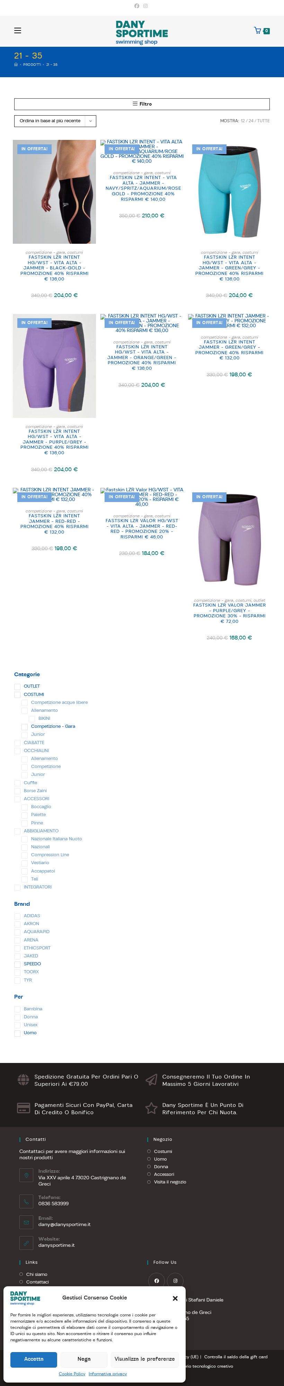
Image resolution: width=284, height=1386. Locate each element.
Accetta (34, 1359)
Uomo (160, 1159)
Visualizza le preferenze (145, 1359)
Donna (161, 1167)
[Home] (16, 65)
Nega (84, 1359)
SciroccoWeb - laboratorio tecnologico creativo (186, 1367)
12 (243, 121)
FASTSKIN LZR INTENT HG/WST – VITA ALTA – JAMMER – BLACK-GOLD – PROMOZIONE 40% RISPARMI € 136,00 (54, 268)
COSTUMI (75, 253)
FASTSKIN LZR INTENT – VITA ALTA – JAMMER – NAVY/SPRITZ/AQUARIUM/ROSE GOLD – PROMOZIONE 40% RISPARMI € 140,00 (143, 189)
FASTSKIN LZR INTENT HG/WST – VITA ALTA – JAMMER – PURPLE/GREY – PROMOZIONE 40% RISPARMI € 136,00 (54, 442)
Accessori (164, 1174)
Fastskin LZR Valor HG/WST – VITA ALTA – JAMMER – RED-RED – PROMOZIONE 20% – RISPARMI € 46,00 (142, 529)
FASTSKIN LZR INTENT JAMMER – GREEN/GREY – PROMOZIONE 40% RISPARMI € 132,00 (229, 350)
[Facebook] (137, 6)
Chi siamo (36, 1274)
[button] (175, 1298)
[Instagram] (145, 6)
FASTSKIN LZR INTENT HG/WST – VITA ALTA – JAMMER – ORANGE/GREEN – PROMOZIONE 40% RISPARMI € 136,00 (141, 358)
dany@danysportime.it (64, 1224)
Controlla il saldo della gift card (236, 1357)
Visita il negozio (170, 1182)
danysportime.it (56, 1245)
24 (251, 121)
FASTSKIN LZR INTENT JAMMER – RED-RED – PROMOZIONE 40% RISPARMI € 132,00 (54, 524)
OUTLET (259, 601)
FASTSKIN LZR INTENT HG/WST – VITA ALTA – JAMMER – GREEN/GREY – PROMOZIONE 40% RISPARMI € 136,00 (229, 268)
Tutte (263, 121)
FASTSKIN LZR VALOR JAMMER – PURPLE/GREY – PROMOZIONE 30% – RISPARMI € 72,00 (229, 613)
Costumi (163, 1152)
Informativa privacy (108, 1374)
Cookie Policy (72, 1374)
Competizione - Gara (45, 253)
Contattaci (37, 1282)
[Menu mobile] (17, 31)
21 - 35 (52, 65)
